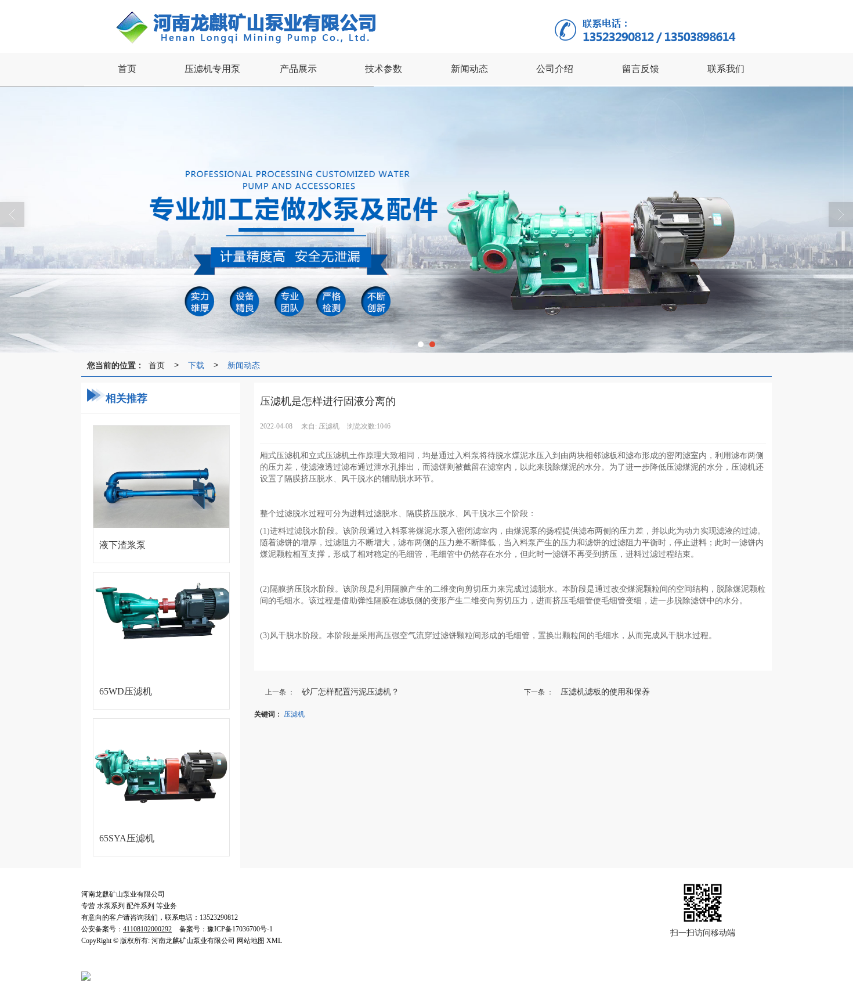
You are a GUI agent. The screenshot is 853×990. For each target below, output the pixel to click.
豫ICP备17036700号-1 (435, 964)
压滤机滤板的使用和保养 (605, 691)
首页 (157, 364)
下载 (196, 364)
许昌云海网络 (293, 964)
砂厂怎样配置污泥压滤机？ (350, 691)
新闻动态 (243, 364)
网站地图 (335, 964)
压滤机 (294, 713)
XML (365, 964)
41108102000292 (133, 975)
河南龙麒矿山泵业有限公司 (193, 964)
